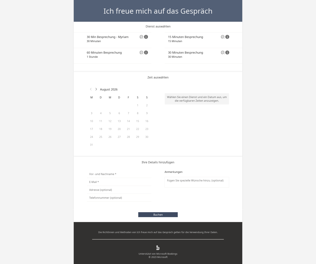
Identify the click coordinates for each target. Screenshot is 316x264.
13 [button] (119, 121)
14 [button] (128, 121)
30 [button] (146, 137)
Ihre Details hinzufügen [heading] (158, 162)
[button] (90, 89)
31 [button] (91, 145)
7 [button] (128, 113)
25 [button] (100, 137)
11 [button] (100, 121)
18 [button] (100, 129)
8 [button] (137, 113)
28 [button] (128, 137)
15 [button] (137, 121)
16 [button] (146, 121)
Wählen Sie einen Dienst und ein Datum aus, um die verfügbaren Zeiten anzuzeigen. (197, 98)
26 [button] (109, 137)
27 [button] (119, 137)
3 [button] (91, 113)
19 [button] (109, 129)
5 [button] (110, 113)
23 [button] (146, 129)
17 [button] (91, 129)
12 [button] (109, 121)
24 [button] (91, 137)
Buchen (158, 214)
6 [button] (119, 113)
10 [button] (91, 121)
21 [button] (128, 129)
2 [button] (147, 105)
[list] (158, 48)
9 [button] (147, 113)
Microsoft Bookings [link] (166, 253)
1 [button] (137, 105)
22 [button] (137, 129)
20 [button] (119, 129)
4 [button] (101, 113)
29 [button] (137, 137)
